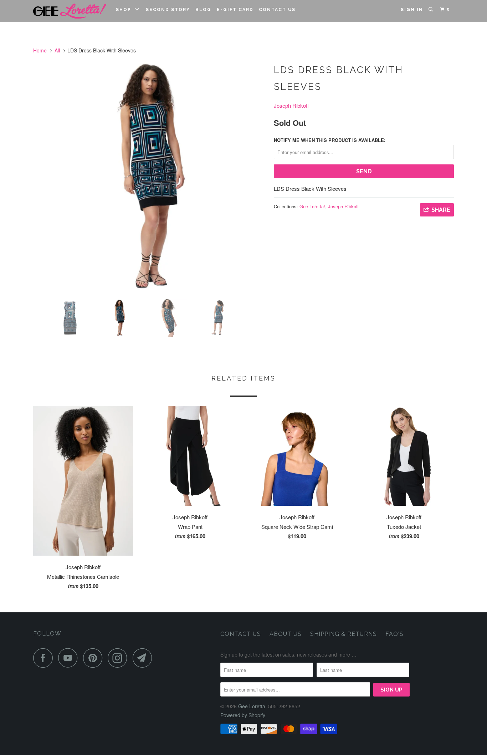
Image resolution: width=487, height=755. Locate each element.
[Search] (431, 9)
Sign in (412, 9)
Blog (203, 9)
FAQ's (394, 634)
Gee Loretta (251, 706)
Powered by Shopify (242, 715)
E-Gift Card (235, 9)
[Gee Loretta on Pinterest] (94, 658)
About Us (286, 634)
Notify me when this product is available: (329, 140)
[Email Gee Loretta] (144, 658)
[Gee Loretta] (69, 11)
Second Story (168, 9)
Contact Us (277, 9)
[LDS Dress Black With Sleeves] (150, 177)
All (57, 50)
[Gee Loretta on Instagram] (119, 658)
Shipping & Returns (343, 634)
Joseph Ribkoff (291, 105)
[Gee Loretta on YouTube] (70, 658)
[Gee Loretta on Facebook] (45, 658)
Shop (125, 9)
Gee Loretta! (312, 206)
